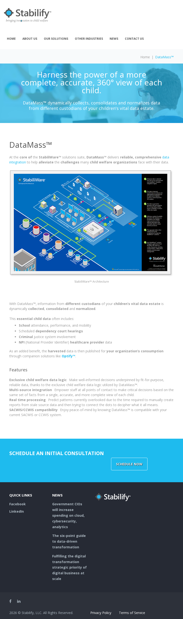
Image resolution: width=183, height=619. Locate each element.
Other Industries (89, 39)
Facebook (17, 504)
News (114, 39)
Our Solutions (56, 39)
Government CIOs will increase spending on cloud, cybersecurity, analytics (68, 515)
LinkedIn (16, 511)
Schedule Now (129, 464)
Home (11, 39)
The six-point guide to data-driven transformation (69, 541)
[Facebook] (10, 601)
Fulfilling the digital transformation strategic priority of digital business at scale (69, 567)
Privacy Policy (100, 612)
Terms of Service (132, 612)
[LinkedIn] (18, 601)
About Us (29, 39)
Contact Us (134, 39)
